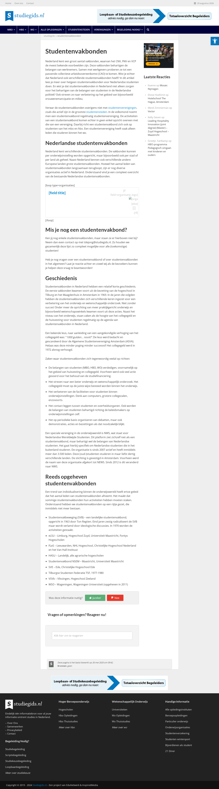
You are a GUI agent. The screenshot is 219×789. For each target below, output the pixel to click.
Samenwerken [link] (15, 726)
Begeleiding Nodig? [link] (128, 29)
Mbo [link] (10, 29)
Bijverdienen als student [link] (178, 745)
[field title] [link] (57, 192)
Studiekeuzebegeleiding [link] (18, 761)
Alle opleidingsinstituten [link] (178, 709)
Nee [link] (116, 598)
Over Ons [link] (12, 723)
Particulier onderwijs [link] (176, 721)
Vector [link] (151, 111)
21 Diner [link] (170, 751)
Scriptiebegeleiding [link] (15, 755)
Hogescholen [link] (66, 709)
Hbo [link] (21, 29)
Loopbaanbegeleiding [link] (17, 766)
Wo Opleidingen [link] (121, 715)
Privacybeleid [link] (14, 730)
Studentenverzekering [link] (177, 733)
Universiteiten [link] (119, 709)
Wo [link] (32, 29)
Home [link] (8, 3)
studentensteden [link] (96, 112)
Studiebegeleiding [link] (15, 749)
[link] (215, 41)
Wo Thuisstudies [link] (121, 721)
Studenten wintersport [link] (177, 739)
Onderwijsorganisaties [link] (177, 727)
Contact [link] (30, 3)
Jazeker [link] (97, 598)
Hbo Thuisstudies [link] (68, 721)
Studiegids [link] (49, 35)
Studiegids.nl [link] (40, 785)
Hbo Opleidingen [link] (68, 715)
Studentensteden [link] (79, 29)
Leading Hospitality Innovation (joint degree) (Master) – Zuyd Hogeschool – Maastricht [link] (158, 127)
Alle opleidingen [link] (51, 29)
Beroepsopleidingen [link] (176, 715)
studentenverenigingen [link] (122, 108)
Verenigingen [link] (102, 29)
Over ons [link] (18, 3)
